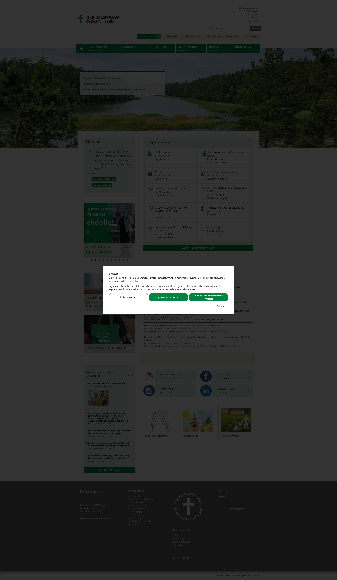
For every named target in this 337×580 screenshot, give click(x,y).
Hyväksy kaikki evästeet (168, 297)
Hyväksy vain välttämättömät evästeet (208, 297)
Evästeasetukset (128, 297)
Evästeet (222, 306)
